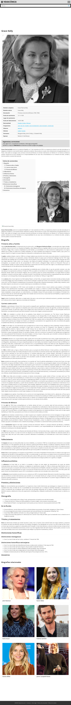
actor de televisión (34, 126)
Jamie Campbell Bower (43, 676)
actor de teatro (43, 126)
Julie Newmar (6, 601)
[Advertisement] (35, 18)
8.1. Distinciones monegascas (12, 186)
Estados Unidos (22, 123)
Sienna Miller (6, 676)
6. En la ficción (6, 180)
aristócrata (50, 126)
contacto (40, 145)
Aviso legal (34, 703)
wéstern (20, 128)
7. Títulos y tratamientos (9, 182)
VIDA (10, 1)
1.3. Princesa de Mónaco (10, 169)
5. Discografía (6, 178)
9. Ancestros (6, 190)
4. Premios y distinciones (9, 175)
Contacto (29, 703)
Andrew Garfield (41, 638)
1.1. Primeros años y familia (11, 165)
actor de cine (21, 126)
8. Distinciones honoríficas (10, 184)
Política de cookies (52, 703)
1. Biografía (6, 163)
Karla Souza (6, 638)
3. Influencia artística (8, 173)
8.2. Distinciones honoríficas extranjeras (15, 188)
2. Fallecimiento (7, 171)
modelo (27, 126)
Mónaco (28, 123)
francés (23, 131)
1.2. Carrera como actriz (10, 167)
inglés (19, 131)
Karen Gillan (40, 601)
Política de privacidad (42, 703)
